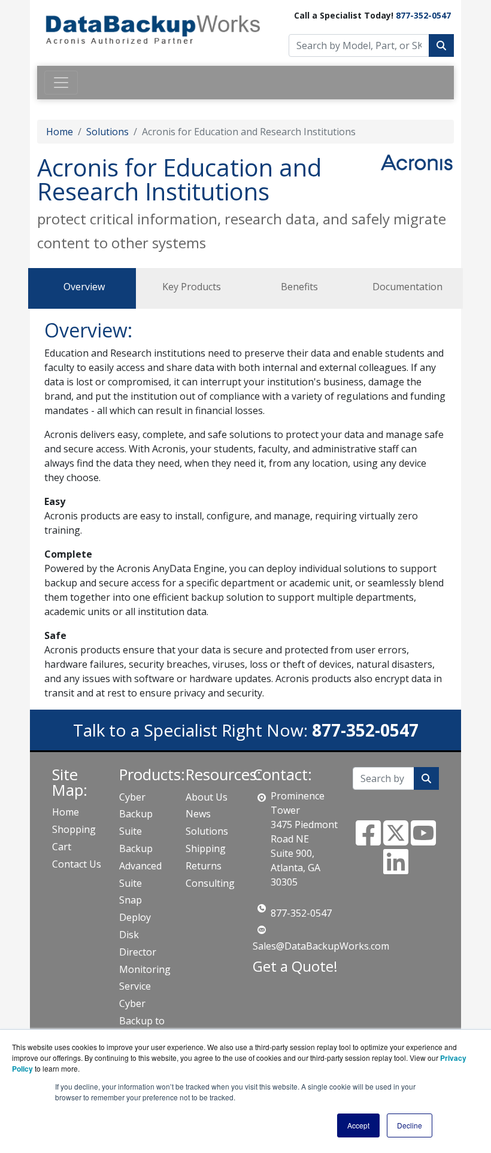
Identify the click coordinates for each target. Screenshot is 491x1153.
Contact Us (76, 864)
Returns (204, 865)
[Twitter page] (395, 840)
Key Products (191, 286)
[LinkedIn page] (395, 868)
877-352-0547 (423, 15)
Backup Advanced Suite (140, 866)
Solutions (107, 131)
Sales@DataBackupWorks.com (321, 946)
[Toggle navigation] (61, 83)
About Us (207, 797)
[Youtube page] (423, 840)
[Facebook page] (368, 840)
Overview (84, 286)
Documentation (407, 286)
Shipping (206, 848)
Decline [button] (409, 1125)
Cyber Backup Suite (136, 814)
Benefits (299, 286)
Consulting (210, 883)
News (198, 813)
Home (59, 131)
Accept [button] (358, 1125)
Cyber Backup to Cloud (142, 1021)
